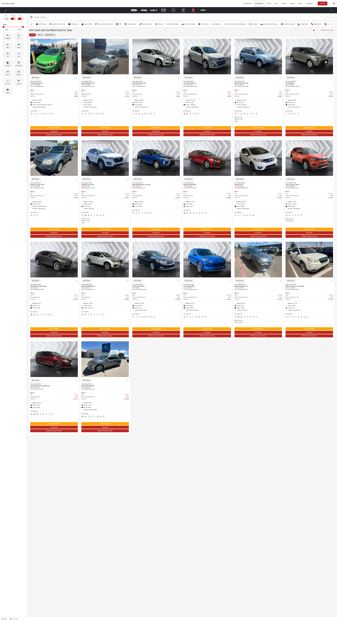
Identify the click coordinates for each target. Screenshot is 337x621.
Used (20, 16)
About (300, 3)
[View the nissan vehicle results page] (154, 10)
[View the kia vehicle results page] (134, 10)
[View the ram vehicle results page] (163, 10)
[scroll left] (31, 24)
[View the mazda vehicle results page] (144, 10)
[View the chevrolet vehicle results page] (183, 10)
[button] (334, 3)
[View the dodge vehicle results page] (203, 10)
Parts (276, 3)
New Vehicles (247, 3)
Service (269, 3)
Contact (322, 3)
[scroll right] (331, 24)
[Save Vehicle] (76, 78)
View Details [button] (54, 131)
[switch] (5, 17)
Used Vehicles (259, 3)
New (6, 16)
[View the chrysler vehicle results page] (193, 10)
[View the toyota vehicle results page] (173, 10)
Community (309, 3)
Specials (292, 3)
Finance (284, 3)
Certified (13, 16)
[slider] (3, 27)
